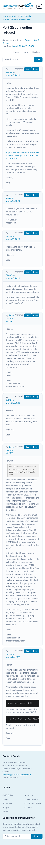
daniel (11, 315)
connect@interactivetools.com (16, 775)
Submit (37, 836)
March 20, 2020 (19, 46)
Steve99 (10, 275)
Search (39, 59)
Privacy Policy (31, 799)
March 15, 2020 (13, 75)
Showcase (7, 803)
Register (36, 52)
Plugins (6, 799)
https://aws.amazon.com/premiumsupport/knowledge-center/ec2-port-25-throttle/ (22, 155)
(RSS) (31, 46)
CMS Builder (26, 16)
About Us (28, 795)
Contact (28, 807)
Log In (25, 52)
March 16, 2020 (13, 278)
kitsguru (10, 198)
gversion (10, 72)
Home (5, 16)
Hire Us (6, 811)
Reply (28, 69)
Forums (14, 16)
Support (6, 807)
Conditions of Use (32, 803)
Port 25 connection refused (17, 19)
